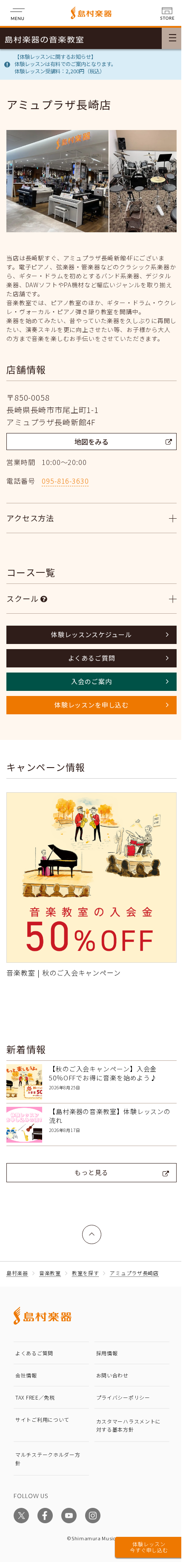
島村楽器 (17, 1275)
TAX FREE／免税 (35, 1399)
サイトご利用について (42, 1422)
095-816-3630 (65, 481)
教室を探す (85, 1275)
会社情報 (26, 1377)
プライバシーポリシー (120, 1399)
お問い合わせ (109, 1377)
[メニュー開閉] (172, 38)
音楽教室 (50, 1275)
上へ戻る (88, 1232)
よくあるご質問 (88, 666)
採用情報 (103, 1355)
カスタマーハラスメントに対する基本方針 (122, 1427)
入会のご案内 (88, 690)
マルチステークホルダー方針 (45, 1461)
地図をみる (91, 441)
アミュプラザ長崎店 (134, 1275)
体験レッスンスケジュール (88, 643)
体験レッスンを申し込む (88, 713)
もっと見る (88, 1174)
